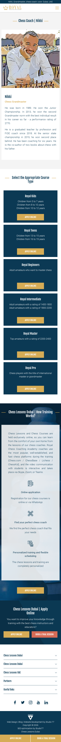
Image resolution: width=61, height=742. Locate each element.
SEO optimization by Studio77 (31, 728)
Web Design (12, 722)
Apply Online (30, 217)
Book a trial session (44, 634)
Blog (21, 722)
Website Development (33, 722)
